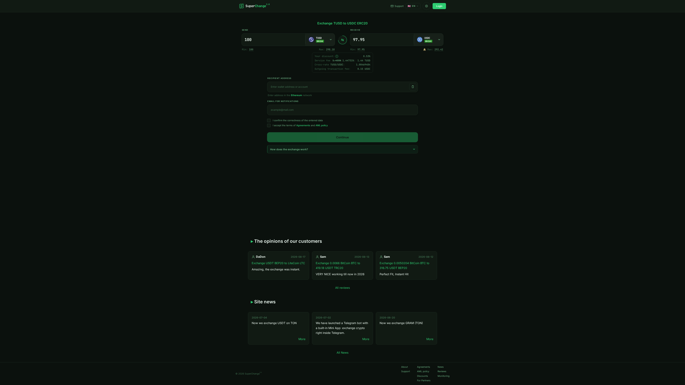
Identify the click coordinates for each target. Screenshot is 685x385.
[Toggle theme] (426, 6)
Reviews (442, 371)
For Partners (423, 380)
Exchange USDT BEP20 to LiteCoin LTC (278, 263)
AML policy (322, 125)
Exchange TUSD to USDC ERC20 (342, 23)
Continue (342, 137)
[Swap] (342, 40)
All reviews (342, 287)
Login (439, 6)
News (441, 367)
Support (399, 6)
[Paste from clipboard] (412, 86)
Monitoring (444, 376)
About (404, 367)
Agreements (303, 125)
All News (342, 352)
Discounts (422, 376)
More (301, 339)
